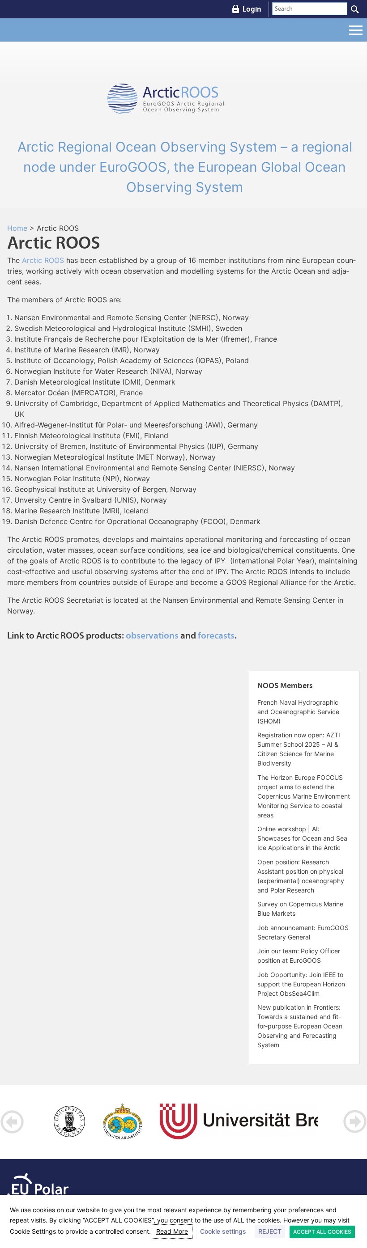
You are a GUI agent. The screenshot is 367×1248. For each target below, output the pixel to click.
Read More (172, 1231)
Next (354, 1121)
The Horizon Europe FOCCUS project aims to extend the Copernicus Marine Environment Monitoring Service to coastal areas (303, 796)
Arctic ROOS (43, 260)
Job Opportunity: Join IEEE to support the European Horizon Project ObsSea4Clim (301, 984)
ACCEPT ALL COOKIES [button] (322, 1231)
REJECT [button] (270, 1231)
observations (152, 635)
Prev (12, 1121)
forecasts (216, 635)
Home (17, 228)
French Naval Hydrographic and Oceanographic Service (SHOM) (298, 711)
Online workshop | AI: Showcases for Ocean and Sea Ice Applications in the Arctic (302, 838)
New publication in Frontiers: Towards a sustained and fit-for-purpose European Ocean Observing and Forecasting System (299, 1026)
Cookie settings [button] (223, 1231)
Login (252, 9)
